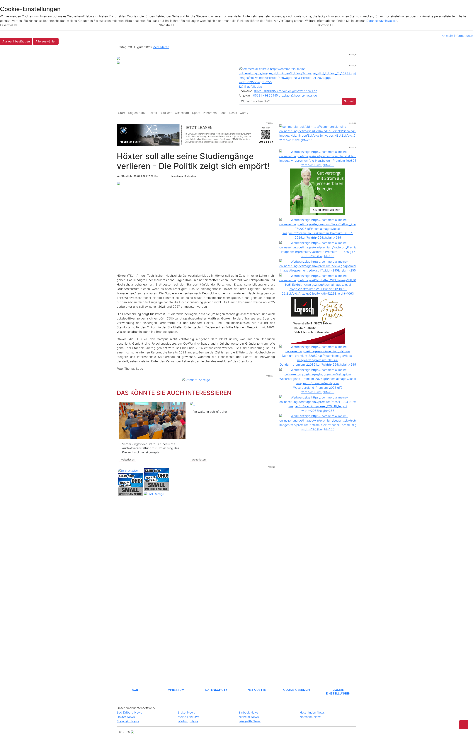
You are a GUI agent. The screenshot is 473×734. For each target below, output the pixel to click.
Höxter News (126, 717)
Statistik (164, 25)
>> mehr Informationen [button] (457, 35)
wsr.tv (244, 113)
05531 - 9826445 (265, 95)
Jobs (223, 113)
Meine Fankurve (189, 717)
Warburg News (188, 721)
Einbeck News (248, 712)
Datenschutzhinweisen (381, 21)
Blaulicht (166, 113)
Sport (196, 113)
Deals (233, 113)
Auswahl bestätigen (16, 41)
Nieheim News (249, 717)
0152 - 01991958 (266, 91)
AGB (135, 690)
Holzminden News (312, 712)
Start (121, 113)
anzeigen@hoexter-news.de (298, 95)
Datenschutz (216, 690)
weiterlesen (128, 459)
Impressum (175, 690)
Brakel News (186, 712)
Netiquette (257, 690)
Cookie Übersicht (297, 690)
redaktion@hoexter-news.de (298, 91)
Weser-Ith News (250, 721)
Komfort (323, 25)
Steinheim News (128, 721)
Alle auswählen (45, 41)
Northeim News (310, 717)
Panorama (210, 113)
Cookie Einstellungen (338, 691)
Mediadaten (161, 47)
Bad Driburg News (129, 712)
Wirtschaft (182, 113)
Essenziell (6, 25)
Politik (153, 113)
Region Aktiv (137, 113)
